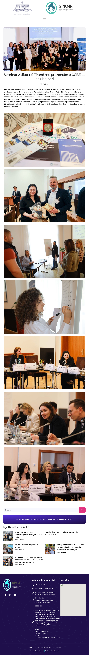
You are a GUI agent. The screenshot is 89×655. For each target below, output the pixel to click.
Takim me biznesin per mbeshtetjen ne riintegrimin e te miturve (28, 534)
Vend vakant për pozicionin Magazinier (61, 532)
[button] (44, 19)
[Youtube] (15, 595)
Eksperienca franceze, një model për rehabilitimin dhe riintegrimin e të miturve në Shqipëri (29, 559)
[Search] (82, 510)
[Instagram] (10, 595)
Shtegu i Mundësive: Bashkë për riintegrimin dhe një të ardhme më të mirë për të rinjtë (70, 547)
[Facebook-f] (5, 595)
